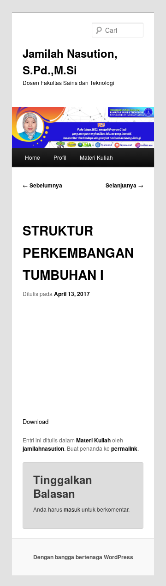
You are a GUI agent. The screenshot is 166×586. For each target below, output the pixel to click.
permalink (124, 448)
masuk (72, 509)
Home (32, 157)
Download (35, 421)
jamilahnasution (43, 448)
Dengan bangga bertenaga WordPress (83, 557)
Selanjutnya (124, 185)
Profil (59, 157)
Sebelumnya (42, 185)
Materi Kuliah (96, 157)
